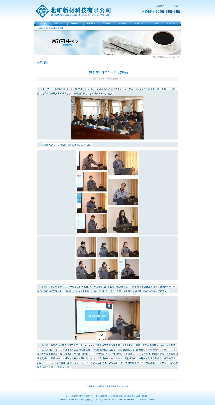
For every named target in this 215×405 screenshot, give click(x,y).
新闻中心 (75, 23)
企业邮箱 (124, 386)
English (177, 6)
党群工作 (171, 23)
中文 (170, 6)
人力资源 (155, 23)
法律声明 (98, 386)
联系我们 (90, 386)
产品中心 (123, 23)
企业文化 (139, 23)
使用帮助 (106, 386)
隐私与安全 (115, 386)
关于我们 (59, 23)
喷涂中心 (107, 23)
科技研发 (91, 23)
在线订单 (160, 6)
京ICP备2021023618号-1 (146, 400)
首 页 (43, 23)
